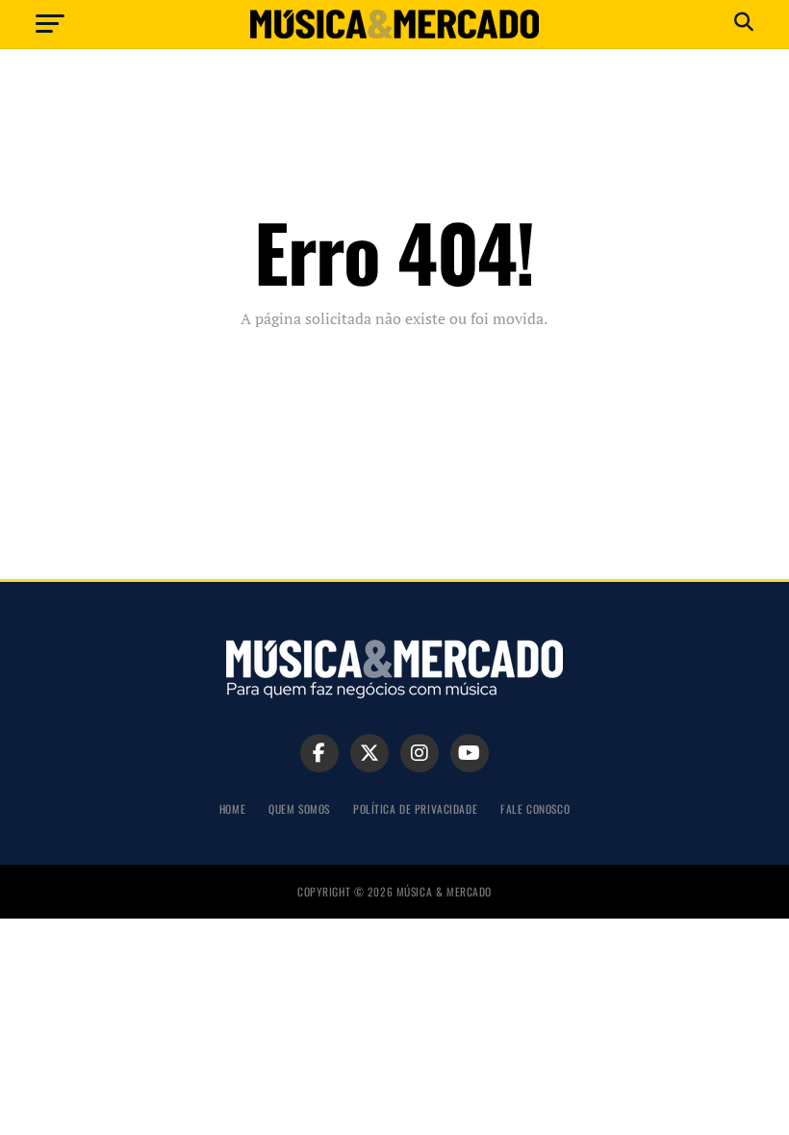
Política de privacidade (415, 808)
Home (232, 808)
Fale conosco (535, 808)
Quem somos (299, 808)
